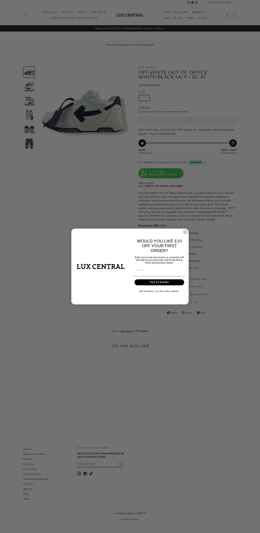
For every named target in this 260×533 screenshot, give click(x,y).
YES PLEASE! (159, 282)
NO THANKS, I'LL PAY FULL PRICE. (159, 291)
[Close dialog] (185, 232)
